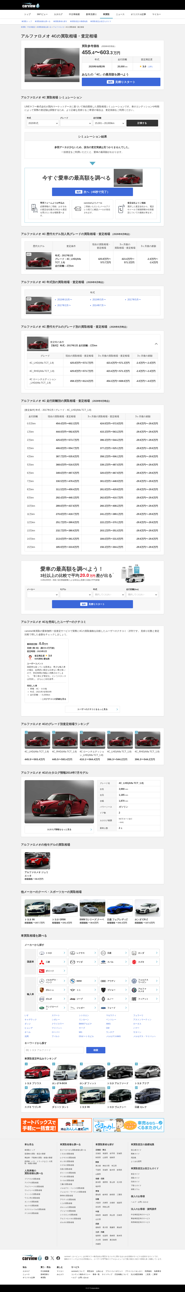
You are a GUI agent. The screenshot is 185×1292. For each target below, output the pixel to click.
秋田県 (98, 1157)
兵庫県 (105, 1203)
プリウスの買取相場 (32, 1179)
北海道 (98, 1153)
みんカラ (60, 1274)
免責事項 (157, 1271)
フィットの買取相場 (32, 1194)
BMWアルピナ (85, 1024)
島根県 (105, 1215)
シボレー (56, 1019)
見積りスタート (121, 82)
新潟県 (98, 1182)
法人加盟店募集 (137, 1274)
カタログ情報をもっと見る (59, 829)
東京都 (98, 1166)
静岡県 (112, 1195)
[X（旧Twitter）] (52, 1258)
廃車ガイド (135, 1154)
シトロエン (84, 1015)
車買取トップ (27, 21)
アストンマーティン (142, 1019)
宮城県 (119, 1153)
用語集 (133, 1158)
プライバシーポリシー (114, 1271)
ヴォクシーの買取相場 (33, 1190)
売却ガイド (135, 1182)
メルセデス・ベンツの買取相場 (72, 1188)
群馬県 (119, 1170)
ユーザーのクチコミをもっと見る (92, 709)
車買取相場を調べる (42, 21)
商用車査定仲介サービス (140, 1222)
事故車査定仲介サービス (140, 1218)
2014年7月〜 (99, 305)
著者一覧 (96, 1274)
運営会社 (90, 1271)
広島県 (119, 1215)
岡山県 (112, 1215)
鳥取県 (98, 1215)
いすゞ (28, 1015)
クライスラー (58, 1024)
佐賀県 (105, 1236)
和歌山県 (106, 1207)
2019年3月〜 (99, 299)
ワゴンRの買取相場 (32, 1198)
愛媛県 (112, 1227)
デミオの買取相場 (31, 1213)
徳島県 (98, 1227)
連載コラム (135, 1189)
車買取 (106, 14)
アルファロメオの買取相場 (70, 1219)
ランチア (110, 1032)
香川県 (105, 1227)
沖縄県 (98, 1244)
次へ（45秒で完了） (93, 191)
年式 (29, 118)
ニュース (120, 14)
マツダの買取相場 (67, 1177)
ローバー (56, 1032)
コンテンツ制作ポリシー (80, 1274)
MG (80, 1032)
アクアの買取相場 (31, 1183)
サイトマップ (107, 1274)
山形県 (105, 1157)
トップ (27, 14)
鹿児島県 (113, 1240)
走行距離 (97, 118)
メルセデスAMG (113, 1036)
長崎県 (112, 1236)
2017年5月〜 (134, 299)
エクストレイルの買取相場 (35, 1209)
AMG (108, 1024)
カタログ (58, 14)
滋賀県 (119, 1203)
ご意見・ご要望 (151, 1274)
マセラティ (111, 1015)
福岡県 (98, 1236)
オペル (28, 1032)
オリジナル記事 (138, 14)
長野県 (105, 1182)
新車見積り (91, 14)
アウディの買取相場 (68, 1200)
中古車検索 (74, 14)
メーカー (31, 589)
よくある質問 (136, 1161)
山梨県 (98, 1174)
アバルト (56, 1036)
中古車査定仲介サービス (140, 1215)
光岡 (27, 1036)
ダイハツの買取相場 (68, 1173)
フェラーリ (138, 1015)
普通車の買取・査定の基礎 (35, 1154)
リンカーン (84, 1019)
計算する (142, 123)
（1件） (150, 67)
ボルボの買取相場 (67, 1222)
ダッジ (28, 1024)
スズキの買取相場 (67, 1165)
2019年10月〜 (64, 299)
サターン (137, 1032)
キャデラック (31, 1019)
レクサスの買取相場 (68, 1158)
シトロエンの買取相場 (68, 1215)
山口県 (98, 1219)
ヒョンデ (29, 1028)
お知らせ (99, 1271)
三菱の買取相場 (66, 1184)
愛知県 (98, 1195)
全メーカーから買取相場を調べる (73, 1150)
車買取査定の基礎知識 (78, 21)
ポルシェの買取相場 (68, 1207)
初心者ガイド (136, 1150)
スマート (56, 1015)
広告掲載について (121, 1274)
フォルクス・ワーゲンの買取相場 (73, 1192)
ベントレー (111, 1019)
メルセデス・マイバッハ (144, 1036)
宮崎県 (105, 1240)
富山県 (112, 1182)
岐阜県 (105, 1195)
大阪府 (98, 1203)
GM (107, 1028)
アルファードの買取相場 (34, 1187)
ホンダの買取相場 (67, 1161)
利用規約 (148, 1271)
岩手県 (112, 1153)
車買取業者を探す (60, 21)
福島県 (112, 1157)
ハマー (136, 1028)
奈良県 (98, 1207)
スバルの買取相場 (67, 1180)
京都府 (112, 1203)
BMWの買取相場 (66, 1196)
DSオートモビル (86, 1036)
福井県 (98, 1186)
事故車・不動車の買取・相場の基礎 (38, 1158)
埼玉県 (114, 1166)
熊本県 (119, 1236)
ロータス (137, 1024)
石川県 (119, 1182)
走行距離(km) (132, 589)
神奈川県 (106, 1166)
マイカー (156, 14)
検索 (96, 1050)
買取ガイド (135, 1178)
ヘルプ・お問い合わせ (139, 1202)
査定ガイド (135, 1174)
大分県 (98, 1240)
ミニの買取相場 (66, 1203)
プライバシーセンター (134, 1271)
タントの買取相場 (31, 1202)
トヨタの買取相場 (67, 1154)
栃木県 (112, 1170)
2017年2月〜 (64, 305)
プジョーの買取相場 (68, 1211)
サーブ (82, 1028)
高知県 (119, 1227)
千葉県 (98, 1170)
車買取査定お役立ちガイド (100, 21)
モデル (63, 589)
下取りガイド (136, 1186)
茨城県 (105, 1170)
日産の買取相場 (66, 1169)
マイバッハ (57, 1028)
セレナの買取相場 (31, 1206)
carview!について (78, 1271)
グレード (64, 118)
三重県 (119, 1195)
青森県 (105, 1153)
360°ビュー (42, 14)
